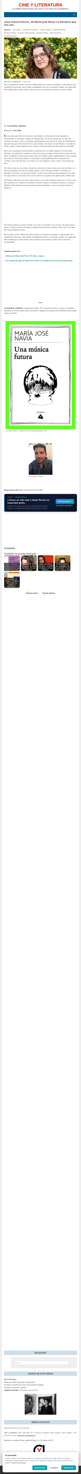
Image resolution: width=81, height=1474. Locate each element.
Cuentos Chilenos (46, 30)
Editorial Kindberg (59, 30)
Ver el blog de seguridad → (64, 505)
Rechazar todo (40, 1468)
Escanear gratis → (65, 501)
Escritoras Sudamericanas (26, 33)
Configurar (54, 1468)
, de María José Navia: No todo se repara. (25, 255)
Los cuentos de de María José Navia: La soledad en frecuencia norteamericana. (39, 260)
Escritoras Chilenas (10, 33)
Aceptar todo (68, 1468)
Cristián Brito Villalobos (30, 30)
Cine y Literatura (14, 82)
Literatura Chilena (42, 33)
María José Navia (55, 33)
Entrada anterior (32, 593)
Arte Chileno (17, 30)
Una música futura (10, 36)
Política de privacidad (18, 1463)
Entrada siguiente (48, 593)
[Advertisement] (40, 107)
